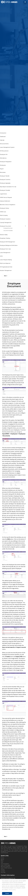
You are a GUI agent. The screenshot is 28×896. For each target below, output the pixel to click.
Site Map (3, 872)
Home (2, 858)
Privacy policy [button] (12, 889)
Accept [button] (7, 893)
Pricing (2, 869)
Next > (5, 275)
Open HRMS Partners (6, 868)
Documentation (5, 863)
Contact (3, 870)
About (2, 859)
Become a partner (5, 866)
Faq (2, 862)
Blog (2, 860)
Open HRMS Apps (5, 865)
